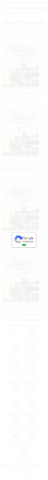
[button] (24, 240)
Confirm (24, 244)
